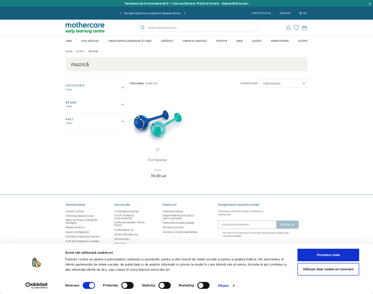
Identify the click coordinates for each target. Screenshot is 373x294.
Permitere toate (328, 255)
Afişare (223, 285)
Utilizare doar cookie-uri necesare (328, 269)
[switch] (127, 285)
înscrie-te (287, 224)
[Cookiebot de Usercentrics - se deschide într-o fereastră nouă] (36, 285)
